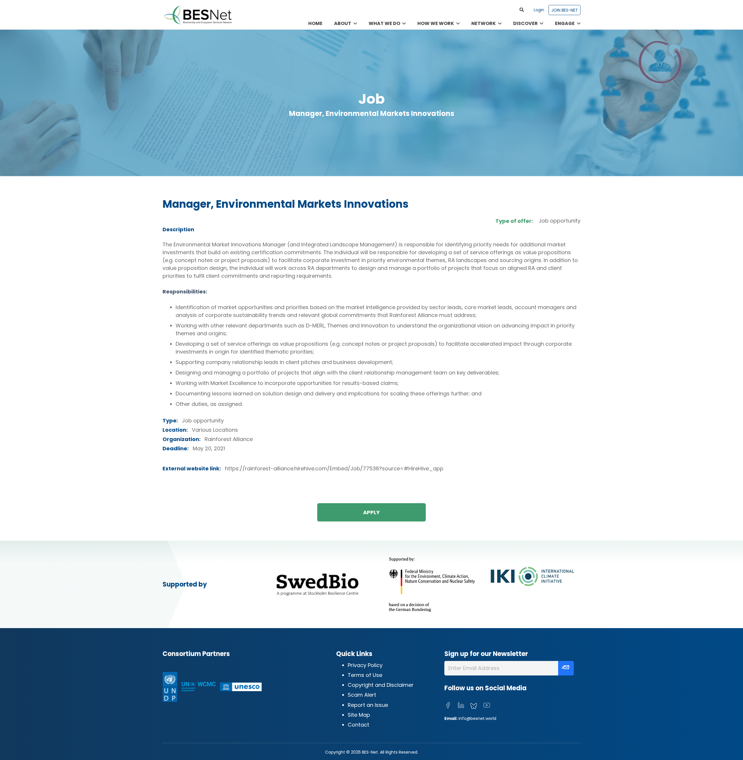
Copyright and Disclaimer (381, 685)
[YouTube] (486, 705)
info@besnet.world (477, 718)
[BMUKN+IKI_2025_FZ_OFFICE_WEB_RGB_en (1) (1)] (479, 584)
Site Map (359, 714)
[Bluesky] (473, 706)
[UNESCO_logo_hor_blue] (241, 686)
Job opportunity (559, 220)
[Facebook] (447, 705)
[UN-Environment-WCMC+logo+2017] (199, 687)
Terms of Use (365, 675)
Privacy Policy (365, 665)
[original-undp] (170, 687)
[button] (522, 10)
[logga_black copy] (317, 584)
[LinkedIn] (460, 705)
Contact (358, 724)
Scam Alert (362, 694)
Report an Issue (368, 705)
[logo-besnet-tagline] (197, 15)
